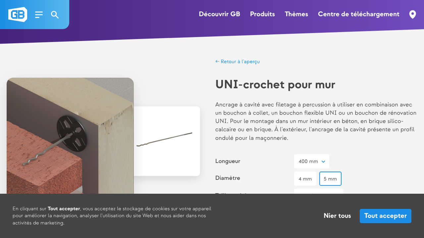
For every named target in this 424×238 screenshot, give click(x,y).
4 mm (305, 179)
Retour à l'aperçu (239, 62)
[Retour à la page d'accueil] (17, 14)
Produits (262, 15)
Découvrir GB (219, 15)
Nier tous (337, 216)
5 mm (330, 179)
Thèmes (296, 15)
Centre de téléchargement (358, 15)
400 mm (308, 161)
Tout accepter (385, 216)
